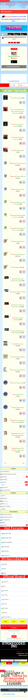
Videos (9, 34)
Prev (5, 463)
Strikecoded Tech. (17, 638)
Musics (16, 34)
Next (23, 463)
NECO (14, 621)
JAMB (5, 621)
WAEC (22, 621)
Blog (23, 34)
